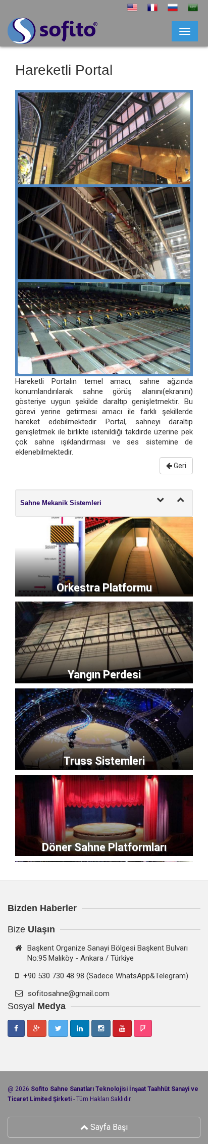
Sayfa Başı (108, 1127)
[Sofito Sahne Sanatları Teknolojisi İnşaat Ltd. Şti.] (15, 26)
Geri (179, 466)
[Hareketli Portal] (104, 137)
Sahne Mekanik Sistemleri (60, 503)
